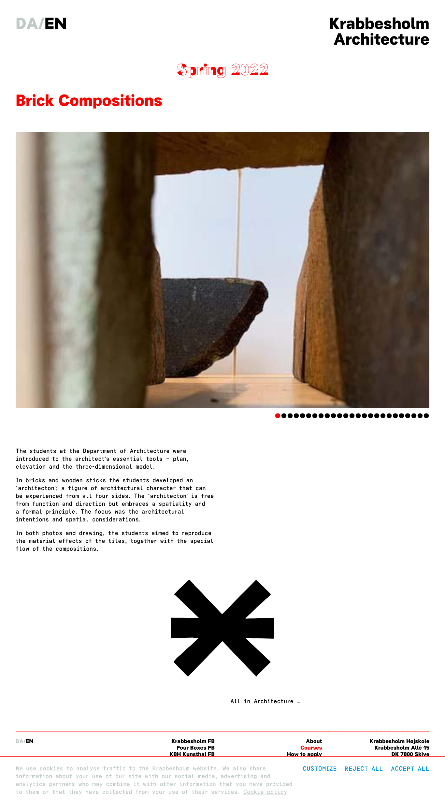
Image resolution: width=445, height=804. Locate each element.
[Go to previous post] (222, 678)
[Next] (398, 270)
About (314, 741)
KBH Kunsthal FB (192, 754)
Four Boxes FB (196, 748)
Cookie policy (265, 792)
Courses (311, 748)
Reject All (364, 768)
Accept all (410, 768)
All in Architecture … (265, 701)
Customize (320, 768)
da (27, 23)
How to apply (304, 754)
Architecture (381, 39)
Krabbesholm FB (193, 741)
